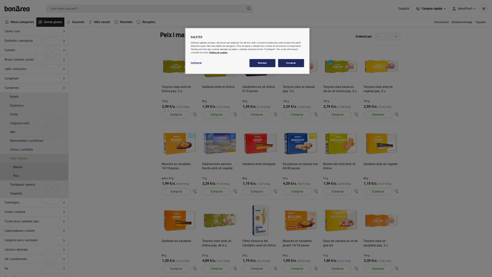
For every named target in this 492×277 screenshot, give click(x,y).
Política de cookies (218, 52)
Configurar (196, 62)
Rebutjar (262, 63)
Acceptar (291, 63)
